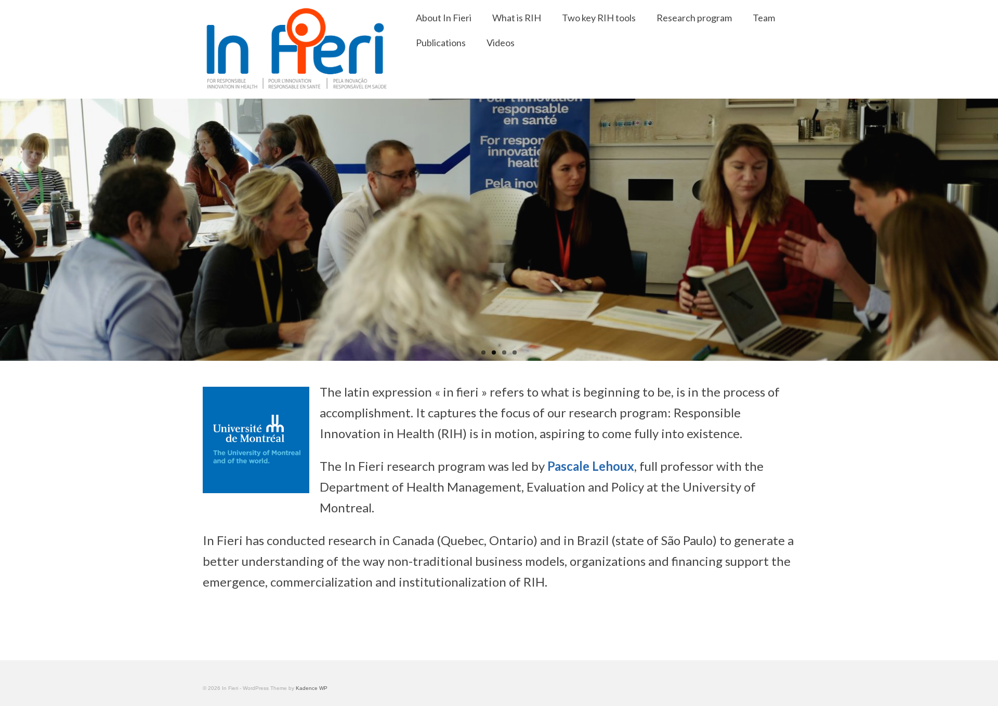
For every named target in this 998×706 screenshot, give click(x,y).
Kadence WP (311, 688)
